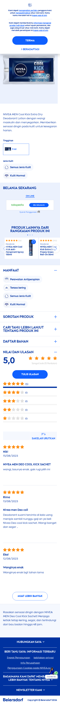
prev (4, 249)
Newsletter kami (29, 690)
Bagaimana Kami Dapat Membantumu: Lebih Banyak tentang (30, 678)
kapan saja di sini (39, 15)
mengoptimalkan (23, 13)
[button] (33, 242)
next (56, 249)
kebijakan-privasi (44, 657)
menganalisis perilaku (28, 10)
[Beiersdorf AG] (13, 700)
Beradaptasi (31, 49)
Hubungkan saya (29, 642)
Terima (30, 40)
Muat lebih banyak (30, 596)
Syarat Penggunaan (18, 657)
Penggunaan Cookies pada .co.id (30, 667)
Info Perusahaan (30, 662)
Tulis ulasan (30, 374)
